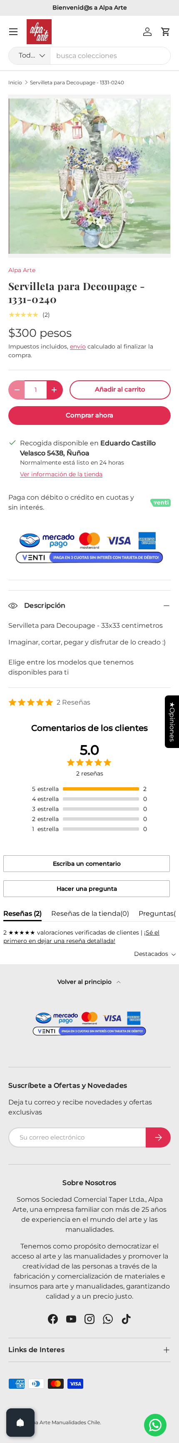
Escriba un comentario (87, 863)
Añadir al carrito (120, 389)
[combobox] (89, 55)
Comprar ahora (89, 415)
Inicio (15, 82)
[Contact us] (155, 1425)
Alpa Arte (21, 270)
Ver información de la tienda (61, 474)
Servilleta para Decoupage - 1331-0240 (77, 82)
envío (78, 346)
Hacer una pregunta (87, 888)
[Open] (20, 1422)
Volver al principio (85, 982)
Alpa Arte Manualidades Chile (63, 1422)
